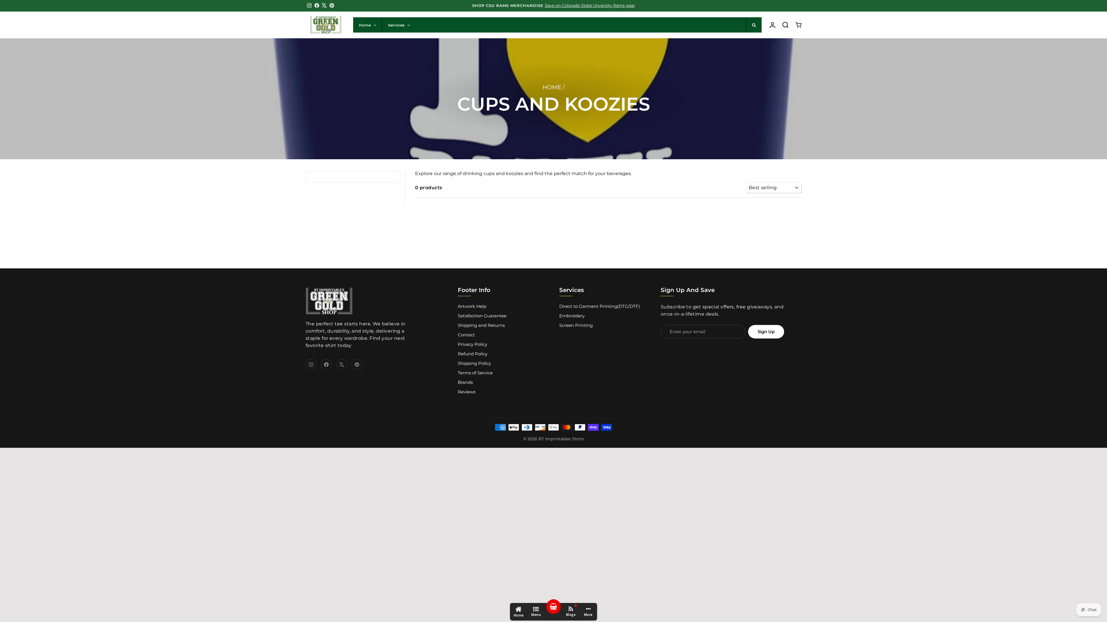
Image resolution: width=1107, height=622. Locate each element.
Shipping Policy (474, 363)
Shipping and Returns (481, 325)
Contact (466, 334)
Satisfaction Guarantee (482, 315)
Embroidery (572, 315)
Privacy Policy (472, 344)
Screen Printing (576, 325)
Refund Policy (472, 353)
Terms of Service (475, 373)
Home (552, 87)
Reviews (466, 392)
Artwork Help (472, 306)
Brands (465, 382)
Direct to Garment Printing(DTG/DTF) (599, 306)
